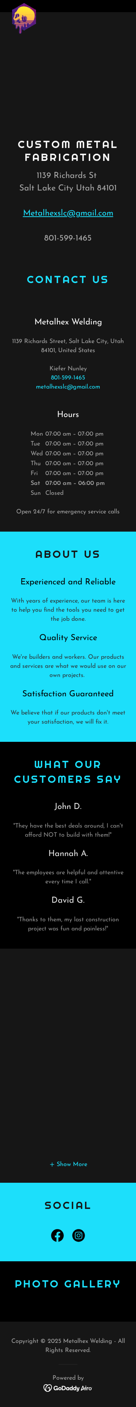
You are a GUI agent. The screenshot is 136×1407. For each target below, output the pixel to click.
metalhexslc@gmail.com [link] (68, 387)
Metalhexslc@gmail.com (68, 213)
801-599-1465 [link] (68, 378)
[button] (68, 1164)
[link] (24, 6)
